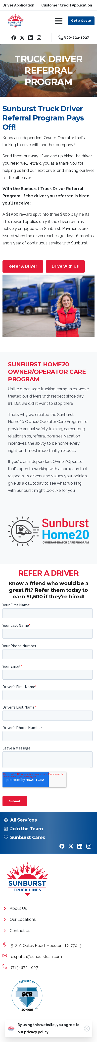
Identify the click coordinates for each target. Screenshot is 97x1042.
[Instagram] (39, 37)
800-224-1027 (76, 37)
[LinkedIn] (30, 37)
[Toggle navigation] (59, 21)
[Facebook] (13, 37)
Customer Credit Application (66, 5)
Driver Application (18, 5)
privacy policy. (36, 1032)
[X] (22, 37)
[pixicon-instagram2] (88, 846)
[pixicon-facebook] (61, 846)
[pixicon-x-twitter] (70, 846)
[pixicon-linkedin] (79, 846)
